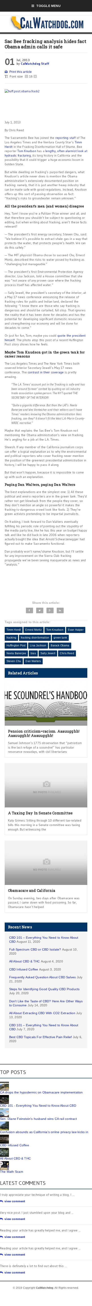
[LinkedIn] (60, 610)
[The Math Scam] (4, 1162)
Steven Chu (13, 661)
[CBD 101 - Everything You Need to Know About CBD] (4, 1096)
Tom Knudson (26, 151)
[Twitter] (39, 610)
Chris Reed (67, 653)
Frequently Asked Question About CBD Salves (42, 977)
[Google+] (49, 610)
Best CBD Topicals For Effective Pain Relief (40, 1037)
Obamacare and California (31, 890)
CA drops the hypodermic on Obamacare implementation (41, 1092)
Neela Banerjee (16, 653)
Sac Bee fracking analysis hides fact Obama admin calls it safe (45, 43)
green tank (60, 637)
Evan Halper (76, 629)
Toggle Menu (48, 6)
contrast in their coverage (46, 372)
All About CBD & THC (24, 961)
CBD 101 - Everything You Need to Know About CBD (38, 1105)
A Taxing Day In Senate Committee (40, 813)
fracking (11, 637)
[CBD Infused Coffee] (4, 1136)
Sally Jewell (47, 653)
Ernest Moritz (33, 629)
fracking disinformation (35, 637)
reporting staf (65, 138)
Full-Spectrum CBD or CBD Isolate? (35, 949)
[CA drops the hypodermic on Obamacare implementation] (4, 1083)
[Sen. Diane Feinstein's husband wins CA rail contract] (4, 1110)
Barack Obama (60, 645)
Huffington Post (16, 645)
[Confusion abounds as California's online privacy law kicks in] (4, 1123)
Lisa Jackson (38, 645)
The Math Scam (11, 1171)
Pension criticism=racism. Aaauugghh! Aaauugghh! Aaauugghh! (44, 733)
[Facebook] (29, 610)
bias (33, 653)
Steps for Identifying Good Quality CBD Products (44, 989)
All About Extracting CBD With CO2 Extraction (42, 1013)
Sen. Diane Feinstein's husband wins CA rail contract (38, 1119)
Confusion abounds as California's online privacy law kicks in (44, 1132)
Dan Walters (33, 661)
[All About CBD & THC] (4, 1149)
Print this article (20, 71)
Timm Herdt (13, 629)
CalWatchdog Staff (35, 64)
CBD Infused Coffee (23, 969)
